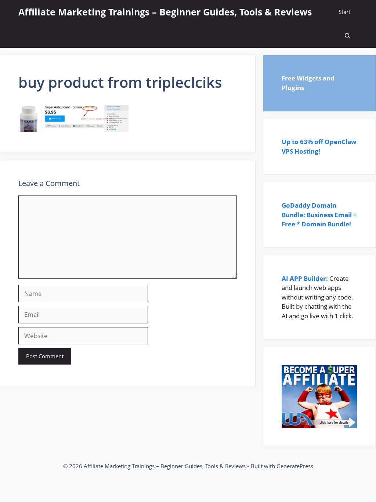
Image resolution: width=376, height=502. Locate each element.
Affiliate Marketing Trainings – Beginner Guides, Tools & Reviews (165, 12)
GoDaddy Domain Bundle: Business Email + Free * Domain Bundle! (319, 214)
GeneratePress (294, 466)
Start (344, 11)
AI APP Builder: (305, 278)
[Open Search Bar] (347, 36)
